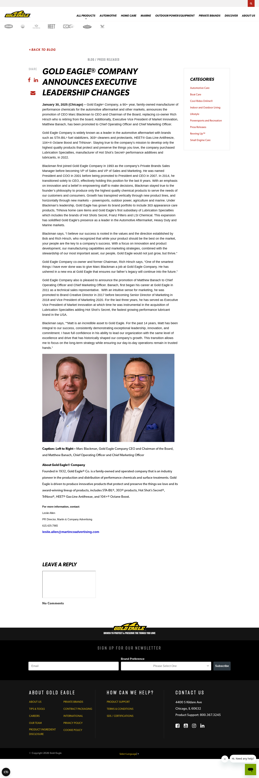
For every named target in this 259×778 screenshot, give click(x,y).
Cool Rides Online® (201, 101)
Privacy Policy (73, 723)
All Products (85, 15)
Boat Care (195, 94)
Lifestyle (194, 114)
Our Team (35, 723)
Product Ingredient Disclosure (42, 732)
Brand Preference (132, 658)
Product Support (118, 701)
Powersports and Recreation (206, 120)
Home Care (128, 15)
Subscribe (222, 665)
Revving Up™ (197, 133)
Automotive (108, 15)
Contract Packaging (77, 708)
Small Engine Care (200, 140)
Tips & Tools (37, 708)
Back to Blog (43, 49)
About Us (248, 15)
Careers (34, 716)
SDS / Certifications (120, 716)
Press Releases (198, 127)
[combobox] (165, 666)
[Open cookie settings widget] (6, 772)
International (73, 716)
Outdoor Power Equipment (175, 15)
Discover (231, 15)
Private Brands (209, 15)
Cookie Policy (72, 730)
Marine (146, 15)
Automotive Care (199, 88)
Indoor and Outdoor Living (205, 107)
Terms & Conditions (120, 708)
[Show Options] (208, 666)
